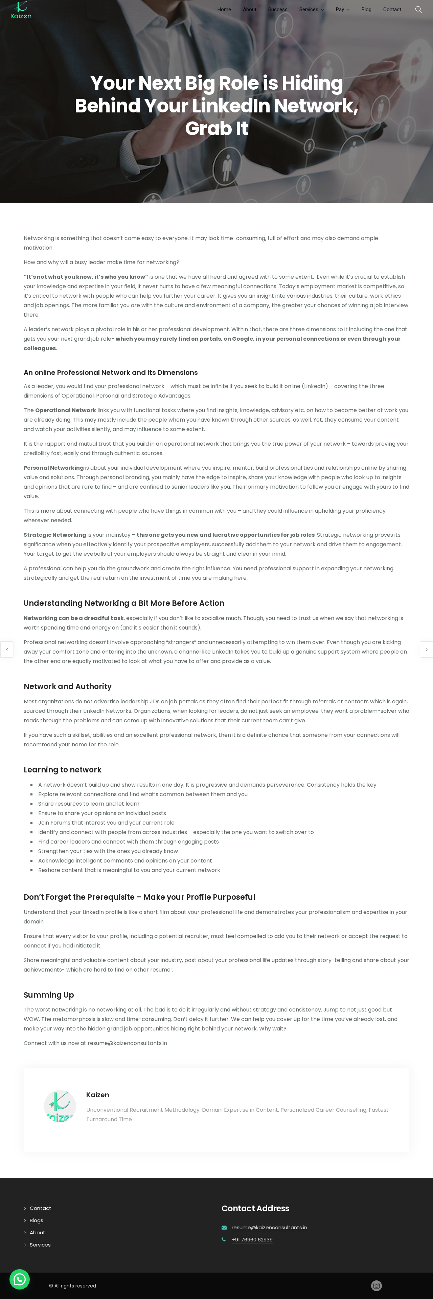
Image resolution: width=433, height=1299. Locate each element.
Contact (392, 9)
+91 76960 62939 (252, 1239)
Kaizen (97, 1095)
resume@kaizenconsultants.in (269, 1227)
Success (278, 9)
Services (308, 9)
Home (224, 9)
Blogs (36, 1220)
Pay (340, 9)
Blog (366, 9)
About (249, 9)
